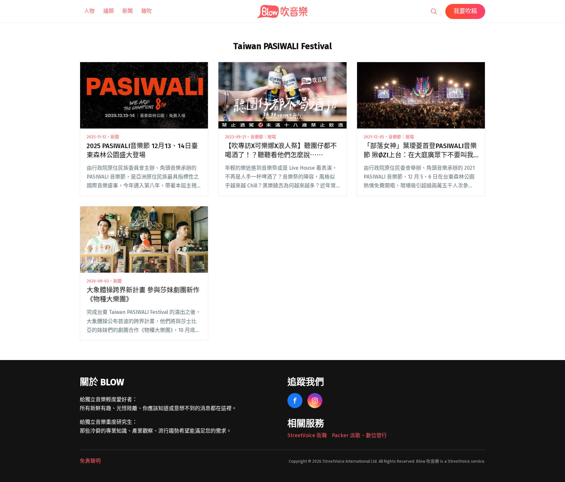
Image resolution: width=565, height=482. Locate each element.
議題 (108, 11)
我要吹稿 (465, 11)
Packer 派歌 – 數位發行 (359, 435)
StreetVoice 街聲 (307, 435)
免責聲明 (90, 461)
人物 (89, 11)
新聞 (127, 11)
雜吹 (146, 11)
